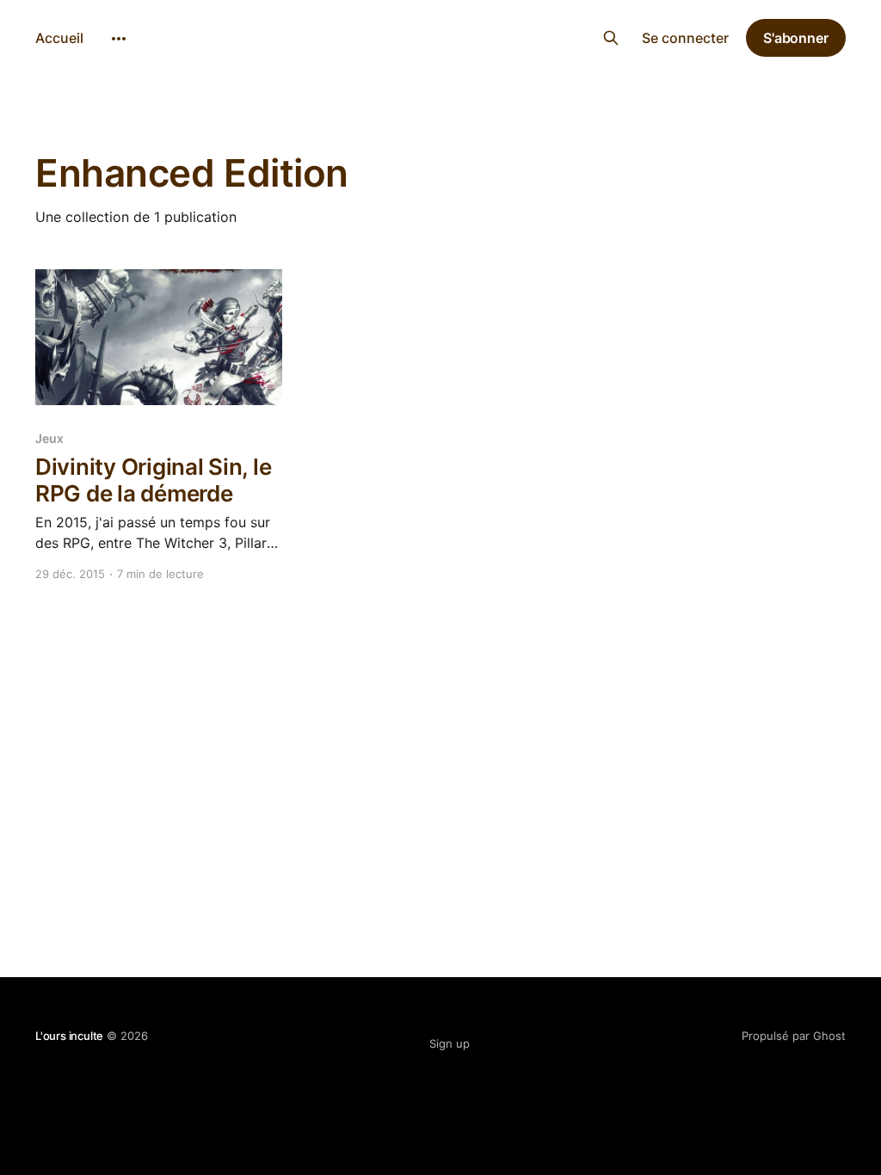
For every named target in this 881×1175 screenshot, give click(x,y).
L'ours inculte (441, 36)
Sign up (449, 1043)
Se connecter (685, 37)
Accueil (59, 37)
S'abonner (796, 37)
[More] (119, 39)
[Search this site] (611, 38)
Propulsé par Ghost (794, 1036)
